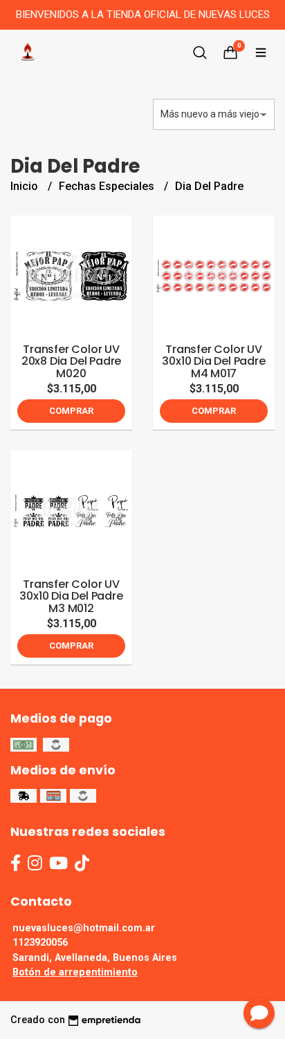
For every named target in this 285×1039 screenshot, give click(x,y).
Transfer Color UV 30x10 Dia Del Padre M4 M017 (213, 361)
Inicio (25, 186)
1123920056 (40, 943)
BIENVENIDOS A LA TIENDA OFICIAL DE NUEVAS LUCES (143, 14)
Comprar (71, 411)
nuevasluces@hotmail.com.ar (83, 928)
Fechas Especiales (108, 186)
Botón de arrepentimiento (75, 972)
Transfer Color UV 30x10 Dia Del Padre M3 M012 (70, 596)
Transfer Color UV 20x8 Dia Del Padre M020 (71, 361)
